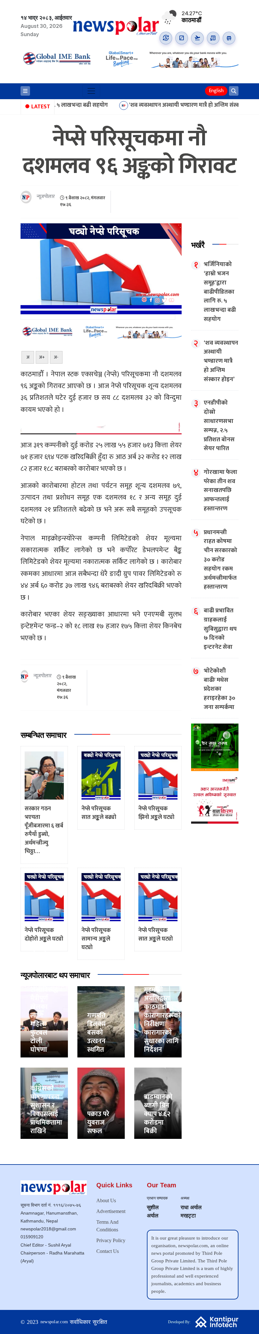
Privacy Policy (110, 1240)
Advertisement (110, 1211)
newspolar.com (54, 1321)
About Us (106, 1200)
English (216, 90)
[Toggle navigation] (91, 91)
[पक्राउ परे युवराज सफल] (101, 1103)
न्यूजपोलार (46, 197)
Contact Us (107, 1251)
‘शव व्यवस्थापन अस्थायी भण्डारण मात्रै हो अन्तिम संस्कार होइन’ (163, 105)
